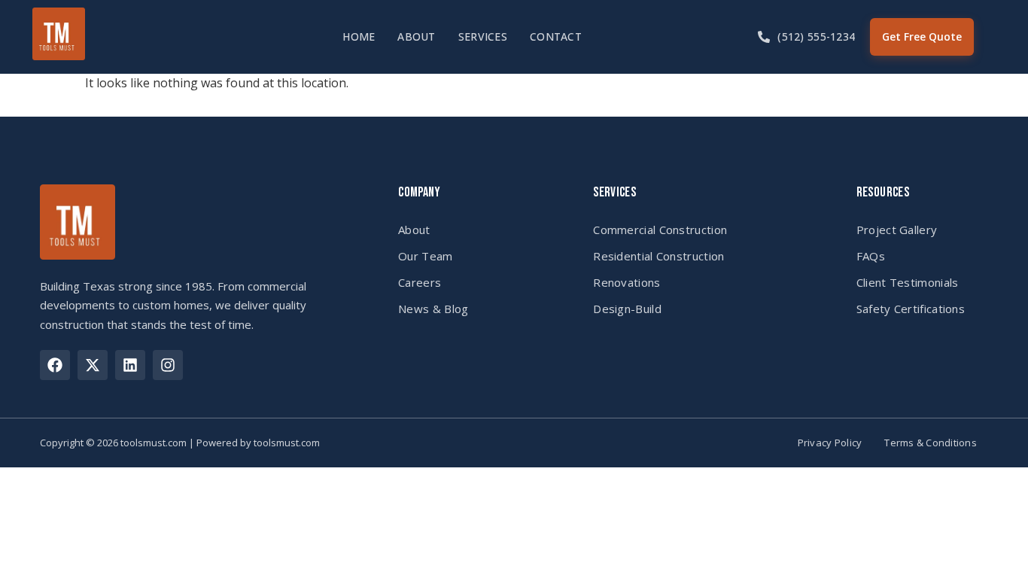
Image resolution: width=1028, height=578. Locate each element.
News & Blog (433, 308)
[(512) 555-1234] (764, 37)
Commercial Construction (660, 229)
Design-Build (627, 308)
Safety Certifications (910, 308)
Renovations (626, 282)
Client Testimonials (907, 282)
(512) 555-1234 (816, 36)
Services (482, 36)
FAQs (870, 255)
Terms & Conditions (930, 443)
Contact (556, 36)
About (416, 36)
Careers (419, 282)
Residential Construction (658, 255)
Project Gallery (897, 229)
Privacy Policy (830, 443)
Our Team (425, 255)
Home (358, 36)
